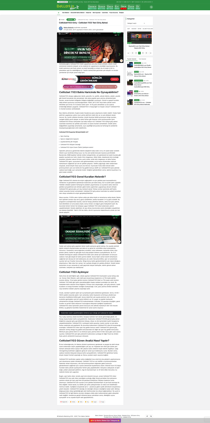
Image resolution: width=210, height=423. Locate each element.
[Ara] (151, 7)
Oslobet (145, 28)
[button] (74, 19)
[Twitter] (151, 416)
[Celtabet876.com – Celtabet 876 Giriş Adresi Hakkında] (139, 101)
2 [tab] (132, 53)
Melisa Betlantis (69, 27)
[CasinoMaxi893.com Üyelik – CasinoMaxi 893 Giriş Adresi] (139, 65)
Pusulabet (150, 28)
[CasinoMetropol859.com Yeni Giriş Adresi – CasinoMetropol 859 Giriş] (139, 83)
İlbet (128, 28)
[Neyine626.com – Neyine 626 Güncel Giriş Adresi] (139, 41)
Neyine (139, 28)
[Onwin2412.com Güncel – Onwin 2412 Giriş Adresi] (139, 93)
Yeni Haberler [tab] (142, 59)
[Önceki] (128, 53)
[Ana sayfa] (58, 12)
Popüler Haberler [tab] (131, 59)
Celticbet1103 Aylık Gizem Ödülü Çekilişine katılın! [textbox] (76, 147)
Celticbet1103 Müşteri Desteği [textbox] (70, 144)
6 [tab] (146, 53)
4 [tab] (139, 53)
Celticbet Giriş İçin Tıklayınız (105, 86)
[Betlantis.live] (68, 7)
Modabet (134, 28)
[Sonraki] (150, 53)
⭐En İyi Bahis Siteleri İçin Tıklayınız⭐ (105, 420)
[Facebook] (147, 416)
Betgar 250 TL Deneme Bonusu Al (77, 87)
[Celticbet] (90, 79)
